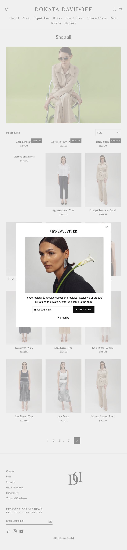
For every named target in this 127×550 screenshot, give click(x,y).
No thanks (63, 317)
